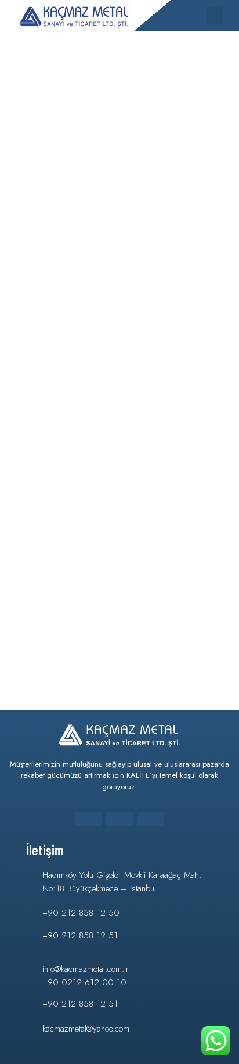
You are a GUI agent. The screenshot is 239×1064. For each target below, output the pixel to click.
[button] (215, 15)
